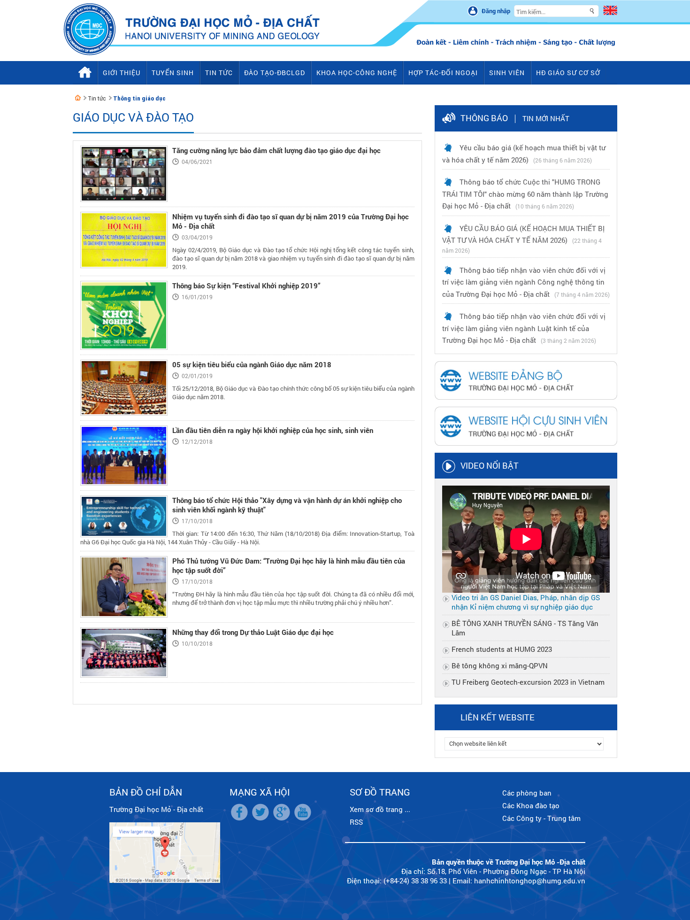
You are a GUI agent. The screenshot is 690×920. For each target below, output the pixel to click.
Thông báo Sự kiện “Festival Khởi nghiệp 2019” (246, 285)
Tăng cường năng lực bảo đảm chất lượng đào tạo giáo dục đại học (276, 150)
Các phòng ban (527, 792)
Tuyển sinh (173, 72)
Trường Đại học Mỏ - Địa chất (156, 809)
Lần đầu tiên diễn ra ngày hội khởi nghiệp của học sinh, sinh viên (272, 430)
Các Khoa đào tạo (531, 805)
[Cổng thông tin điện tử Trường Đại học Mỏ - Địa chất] (78, 98)
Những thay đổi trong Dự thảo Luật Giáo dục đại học (253, 632)
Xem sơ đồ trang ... (380, 809)
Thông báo (484, 118)
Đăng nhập (496, 11)
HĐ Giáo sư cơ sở (568, 72)
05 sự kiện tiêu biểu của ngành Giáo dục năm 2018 (251, 364)
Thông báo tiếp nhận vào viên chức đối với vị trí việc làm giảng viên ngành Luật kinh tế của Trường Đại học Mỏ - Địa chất (524, 328)
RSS (356, 822)
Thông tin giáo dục (139, 98)
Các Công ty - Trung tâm (541, 818)
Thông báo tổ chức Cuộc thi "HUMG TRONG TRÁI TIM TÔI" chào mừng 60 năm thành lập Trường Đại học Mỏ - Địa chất (525, 193)
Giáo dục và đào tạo (133, 117)
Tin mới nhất (545, 118)
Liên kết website (497, 717)
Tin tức (97, 98)
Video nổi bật (489, 465)
